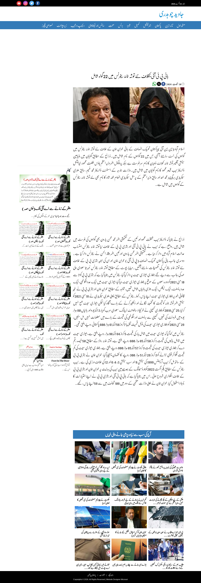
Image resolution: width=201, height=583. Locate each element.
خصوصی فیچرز (47, 25)
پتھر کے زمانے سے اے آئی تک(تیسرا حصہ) (32, 301)
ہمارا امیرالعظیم (38, 361)
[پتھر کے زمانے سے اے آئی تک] (31, 321)
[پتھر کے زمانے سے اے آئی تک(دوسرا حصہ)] (58, 321)
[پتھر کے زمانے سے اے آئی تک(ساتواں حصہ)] (31, 229)
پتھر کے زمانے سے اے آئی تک (32, 332)
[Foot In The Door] (58, 352)
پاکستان (158, 25)
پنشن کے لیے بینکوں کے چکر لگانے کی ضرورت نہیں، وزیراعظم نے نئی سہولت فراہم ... (166, 501)
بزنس (120, 25)
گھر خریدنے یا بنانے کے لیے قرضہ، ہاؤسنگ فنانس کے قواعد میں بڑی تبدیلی (130, 501)
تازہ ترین (169, 25)
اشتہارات (102, 575)
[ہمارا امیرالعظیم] (31, 352)
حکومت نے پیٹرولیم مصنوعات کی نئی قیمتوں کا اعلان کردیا (93, 501)
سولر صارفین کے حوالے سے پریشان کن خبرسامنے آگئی (95, 533)
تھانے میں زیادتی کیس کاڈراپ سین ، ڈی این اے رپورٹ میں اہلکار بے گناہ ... (92, 566)
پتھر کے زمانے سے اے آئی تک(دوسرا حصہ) (59, 332)
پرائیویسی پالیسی (91, 575)
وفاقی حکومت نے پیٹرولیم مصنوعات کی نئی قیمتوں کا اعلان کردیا (129, 468)
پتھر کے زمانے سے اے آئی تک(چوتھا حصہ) (59, 301)
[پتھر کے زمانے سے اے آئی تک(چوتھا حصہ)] (58, 290)
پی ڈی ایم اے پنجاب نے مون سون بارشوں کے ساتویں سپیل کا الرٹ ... (165, 533)
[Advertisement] (100, 49)
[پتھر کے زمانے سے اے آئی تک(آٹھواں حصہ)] (58, 229)
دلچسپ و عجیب (77, 25)
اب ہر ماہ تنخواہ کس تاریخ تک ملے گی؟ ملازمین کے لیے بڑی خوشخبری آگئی (93, 468)
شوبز (129, 25)
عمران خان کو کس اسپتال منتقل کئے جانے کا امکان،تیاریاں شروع (130, 533)
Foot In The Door (60, 361)
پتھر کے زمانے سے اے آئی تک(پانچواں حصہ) (32, 270)
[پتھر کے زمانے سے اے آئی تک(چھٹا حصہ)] (58, 259)
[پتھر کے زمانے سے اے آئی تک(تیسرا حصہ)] (31, 290)
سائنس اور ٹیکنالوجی (96, 25)
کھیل (136, 25)
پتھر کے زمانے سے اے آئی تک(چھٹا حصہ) (59, 270)
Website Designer (113, 579)
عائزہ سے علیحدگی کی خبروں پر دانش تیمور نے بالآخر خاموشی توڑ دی (166, 468)
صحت (111, 25)
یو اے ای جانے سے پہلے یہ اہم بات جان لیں (129, 564)
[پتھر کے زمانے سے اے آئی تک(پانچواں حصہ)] (31, 259)
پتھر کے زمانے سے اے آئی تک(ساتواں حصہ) (32, 239)
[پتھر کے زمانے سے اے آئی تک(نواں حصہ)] (45, 189)
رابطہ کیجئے (111, 575)
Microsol (124, 579)
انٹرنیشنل (147, 25)
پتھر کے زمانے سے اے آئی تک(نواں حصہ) (46, 208)
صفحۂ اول (181, 25)
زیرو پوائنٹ (62, 25)
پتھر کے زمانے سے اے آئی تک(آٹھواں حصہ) (59, 239)
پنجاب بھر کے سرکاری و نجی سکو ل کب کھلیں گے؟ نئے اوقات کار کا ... (166, 566)
